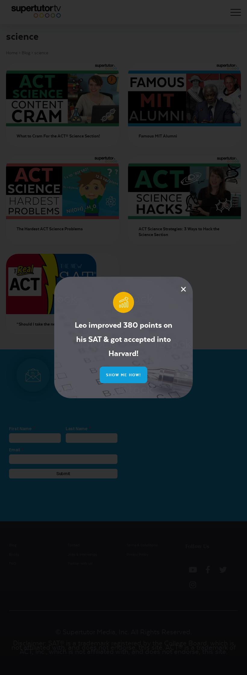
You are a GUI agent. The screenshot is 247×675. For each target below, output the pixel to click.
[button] (183, 289)
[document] (123, 337)
